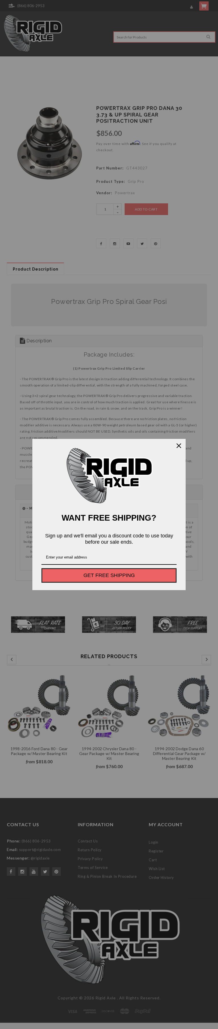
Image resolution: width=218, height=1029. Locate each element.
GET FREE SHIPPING (109, 575)
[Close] (179, 446)
